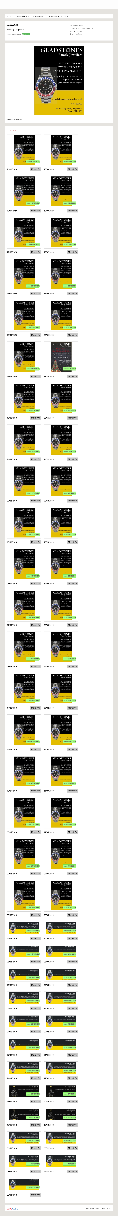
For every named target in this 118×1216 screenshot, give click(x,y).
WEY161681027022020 (58, 16)
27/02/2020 (12, 24)
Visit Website (77, 34)
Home (9, 16)
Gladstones (39, 16)
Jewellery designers (23, 16)
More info (35, 169)
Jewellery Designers (15, 29)
